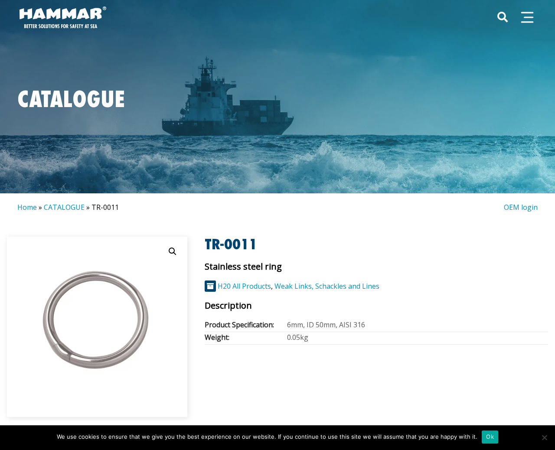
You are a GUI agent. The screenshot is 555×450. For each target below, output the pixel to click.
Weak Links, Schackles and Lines (326, 286)
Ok (490, 436)
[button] (172, 251)
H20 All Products (244, 286)
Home (27, 207)
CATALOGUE (64, 207)
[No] (544, 437)
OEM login (521, 207)
